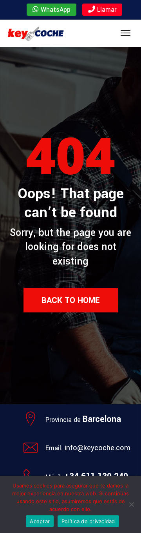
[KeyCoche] (35, 33)
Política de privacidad (88, 521)
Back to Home (71, 300)
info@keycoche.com (97, 448)
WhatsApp (54, 9)
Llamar (105, 9)
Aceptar (40, 521)
